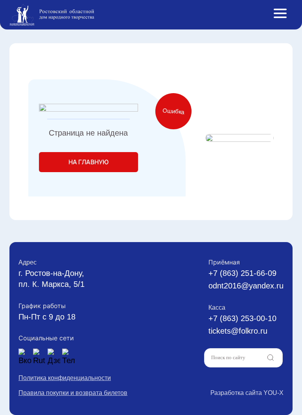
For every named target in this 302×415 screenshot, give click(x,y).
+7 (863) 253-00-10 (242, 318)
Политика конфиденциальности (64, 378)
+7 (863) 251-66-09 (242, 273)
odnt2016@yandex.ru (246, 285)
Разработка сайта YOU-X (247, 392)
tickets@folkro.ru (237, 331)
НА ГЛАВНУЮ (88, 162)
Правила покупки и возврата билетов (72, 392)
